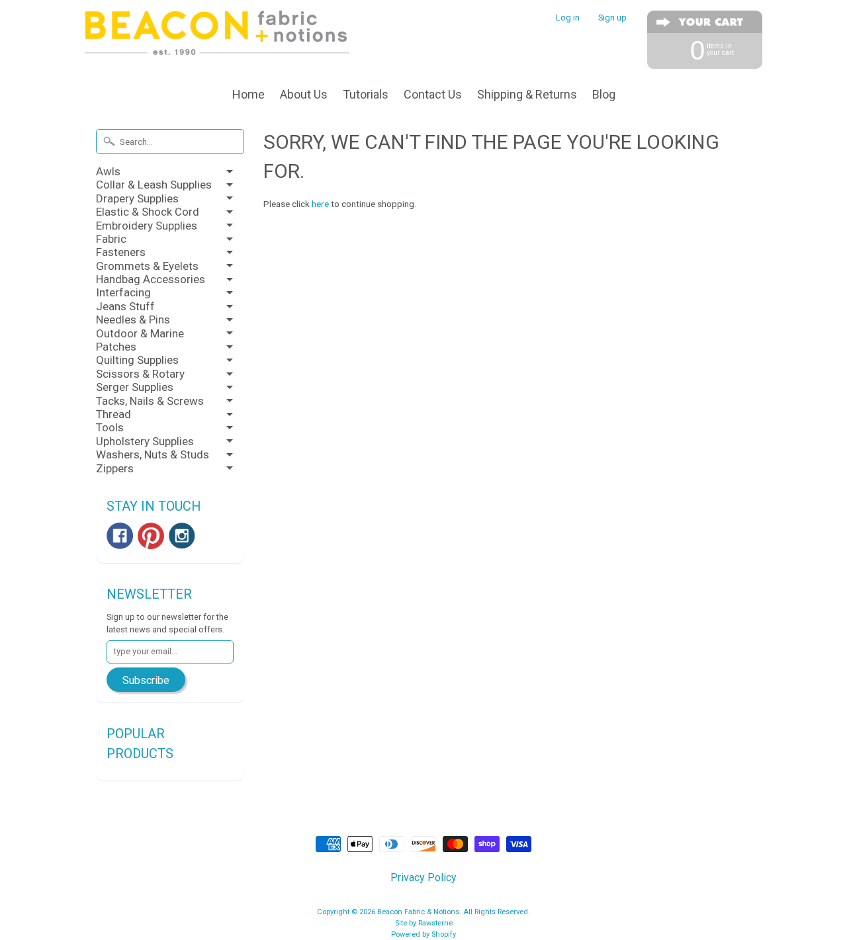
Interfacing (123, 292)
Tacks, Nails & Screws (150, 400)
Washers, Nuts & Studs (152, 454)
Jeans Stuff (125, 306)
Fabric (111, 238)
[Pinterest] (151, 536)
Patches (116, 346)
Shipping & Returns (527, 94)
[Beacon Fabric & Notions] (217, 38)
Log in (568, 18)
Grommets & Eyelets (147, 266)
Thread (113, 414)
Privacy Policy (423, 877)
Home (248, 94)
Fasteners (121, 252)
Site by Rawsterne (424, 923)
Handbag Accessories (150, 279)
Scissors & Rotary (140, 373)
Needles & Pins (133, 319)
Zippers (115, 468)
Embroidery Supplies (146, 225)
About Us (304, 94)
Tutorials (365, 94)
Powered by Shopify (423, 934)
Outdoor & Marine (140, 333)
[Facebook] (120, 536)
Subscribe (145, 680)
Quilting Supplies (137, 359)
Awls (108, 171)
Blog (603, 94)
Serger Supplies (134, 387)
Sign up (612, 18)
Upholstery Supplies (145, 441)
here (320, 203)
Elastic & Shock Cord (147, 211)
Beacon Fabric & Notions (418, 912)
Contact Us (433, 94)
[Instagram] (182, 536)
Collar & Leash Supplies (154, 184)
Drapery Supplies (137, 198)
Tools (110, 427)
